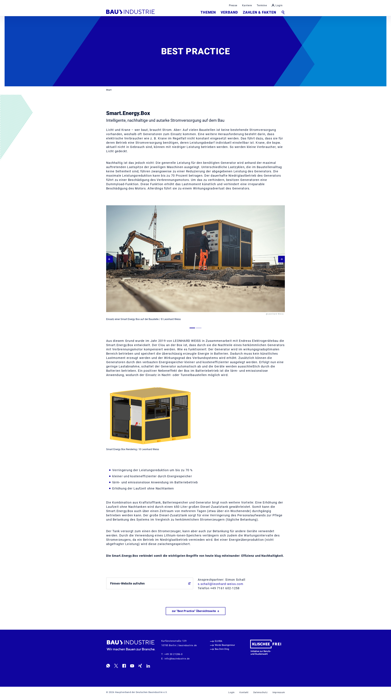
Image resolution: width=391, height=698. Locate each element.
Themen (208, 12)
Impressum (278, 692)
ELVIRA (218, 641)
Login (279, 5)
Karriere (247, 5)
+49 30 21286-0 (173, 654)
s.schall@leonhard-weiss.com (220, 584)
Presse (233, 5)
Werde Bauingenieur (225, 645)
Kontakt (243, 692)
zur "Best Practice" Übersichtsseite (194, 611)
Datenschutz (260, 692)
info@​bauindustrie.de (177, 658)
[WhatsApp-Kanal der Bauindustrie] (108, 666)
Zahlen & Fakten (259, 12)
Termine (262, 5)
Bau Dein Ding (222, 649)
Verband (229, 12)
